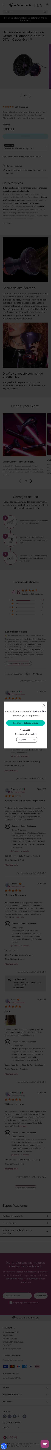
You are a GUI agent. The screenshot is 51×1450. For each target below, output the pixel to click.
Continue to (25, 722)
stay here (26, 729)
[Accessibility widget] (4, 1446)
